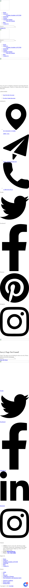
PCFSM (11, 586)
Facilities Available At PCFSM (13, 15)
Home (4, 12)
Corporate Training (7, 19)
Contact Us (6, 23)
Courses (5, 18)
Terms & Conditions (8, 580)
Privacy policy (6, 582)
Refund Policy (6, 583)
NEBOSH (5, 16)
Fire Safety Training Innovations (9, 98)
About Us (5, 14)
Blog (4, 22)
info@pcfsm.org (11, 551)
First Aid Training (10, 21)
